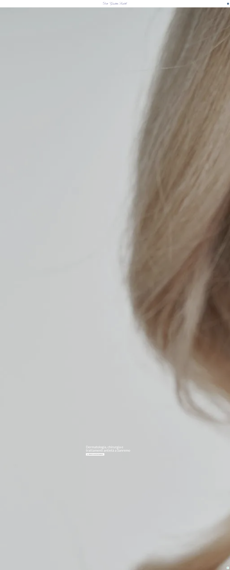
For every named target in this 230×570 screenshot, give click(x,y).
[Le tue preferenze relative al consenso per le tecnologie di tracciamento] (228, 568)
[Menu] (228, 4)
